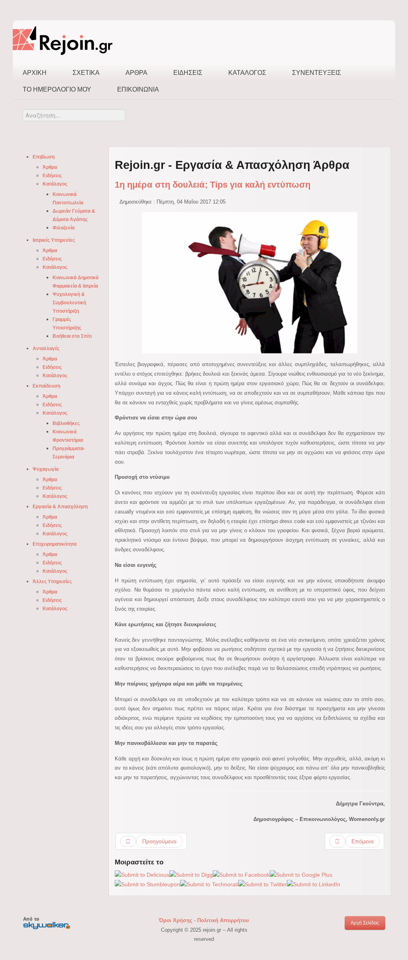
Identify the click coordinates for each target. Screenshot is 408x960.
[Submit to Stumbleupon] (147, 884)
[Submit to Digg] (191, 875)
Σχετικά (86, 72)
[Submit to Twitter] (262, 884)
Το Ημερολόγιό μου (57, 89)
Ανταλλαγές (46, 348)
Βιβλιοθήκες (66, 423)
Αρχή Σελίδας (365, 923)
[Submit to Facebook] (241, 875)
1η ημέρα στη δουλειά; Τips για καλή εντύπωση (212, 185)
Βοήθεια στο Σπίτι (72, 336)
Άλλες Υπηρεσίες (52, 581)
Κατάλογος (247, 72)
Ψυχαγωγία (46, 469)
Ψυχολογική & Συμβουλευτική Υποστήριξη (69, 303)
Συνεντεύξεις (316, 72)
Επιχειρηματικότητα (54, 544)
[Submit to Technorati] (209, 884)
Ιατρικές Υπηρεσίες (54, 240)
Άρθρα (136, 72)
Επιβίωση (44, 157)
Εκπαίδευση (46, 386)
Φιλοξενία (64, 228)
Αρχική (35, 72)
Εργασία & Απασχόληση (60, 506)
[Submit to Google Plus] (301, 875)
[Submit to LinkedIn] (313, 884)
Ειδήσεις (187, 72)
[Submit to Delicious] (142, 875)
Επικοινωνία (138, 89)
